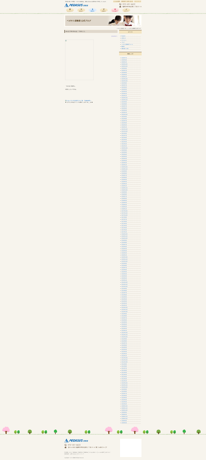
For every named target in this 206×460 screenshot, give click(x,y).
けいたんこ (124, 40)
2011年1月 (124, 380)
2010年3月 (124, 401)
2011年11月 (124, 359)
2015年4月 (124, 273)
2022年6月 (124, 122)
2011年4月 (124, 374)
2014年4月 (124, 299)
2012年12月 (124, 332)
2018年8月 (124, 194)
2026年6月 (124, 60)
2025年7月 (124, 70)
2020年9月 (124, 150)
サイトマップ (138, 1)
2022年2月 (124, 125)
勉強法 (123, 46)
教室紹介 (81, 10)
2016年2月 (124, 252)
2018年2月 (124, 206)
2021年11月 (124, 129)
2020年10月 (124, 148)
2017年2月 (124, 229)
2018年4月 (124, 202)
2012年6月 (124, 345)
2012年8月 (124, 341)
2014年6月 (124, 294)
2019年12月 (124, 166)
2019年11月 (124, 169)
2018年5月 (124, 200)
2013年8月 (124, 315)
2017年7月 (124, 219)
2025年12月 (124, 64)
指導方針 (92, 10)
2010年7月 (124, 393)
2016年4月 (124, 248)
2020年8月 (124, 152)
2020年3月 (124, 160)
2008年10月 (124, 418)
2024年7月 (124, 85)
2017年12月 (124, 211)
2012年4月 (124, 349)
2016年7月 (124, 244)
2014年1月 (124, 305)
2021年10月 (124, 131)
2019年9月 (124, 171)
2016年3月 (124, 250)
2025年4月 (124, 74)
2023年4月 (124, 110)
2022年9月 (124, 116)
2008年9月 (124, 420)
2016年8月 (124, 242)
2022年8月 (124, 118)
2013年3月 (124, 326)
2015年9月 (124, 263)
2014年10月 (124, 286)
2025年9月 (124, 68)
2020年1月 (124, 164)
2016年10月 (124, 238)
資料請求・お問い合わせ (127, 1)
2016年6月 (124, 246)
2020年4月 (124, 158)
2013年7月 (124, 317)
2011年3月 (124, 376)
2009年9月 (124, 412)
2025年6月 (124, 72)
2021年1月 (124, 146)
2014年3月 (124, 301)
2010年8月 (124, 391)
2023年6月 (124, 108)
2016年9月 (124, 240)
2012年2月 (124, 353)
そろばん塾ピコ (115, 10)
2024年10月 (124, 80)
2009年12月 (124, 406)
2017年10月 (124, 215)
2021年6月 (124, 137)
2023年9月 (124, 101)
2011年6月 (124, 370)
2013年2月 (124, 328)
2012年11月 (124, 334)
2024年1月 (124, 95)
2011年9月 (124, 364)
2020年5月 (124, 156)
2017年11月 (124, 213)
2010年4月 (124, 399)
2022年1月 (124, 127)
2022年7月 (124, 120)
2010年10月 (124, 387)
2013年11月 (124, 309)
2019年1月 (124, 185)
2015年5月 (124, 271)
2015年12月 (124, 257)
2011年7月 (124, 368)
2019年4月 (124, 181)
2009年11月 (124, 408)
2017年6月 (124, 221)
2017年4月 (124, 225)
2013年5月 (124, 322)
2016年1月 (124, 255)
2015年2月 (124, 278)
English (123, 36)
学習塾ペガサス (70, 10)
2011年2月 (124, 378)
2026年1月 (124, 62)
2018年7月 (124, 196)
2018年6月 (124, 198)
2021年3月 (124, 141)
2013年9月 (124, 313)
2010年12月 (124, 383)
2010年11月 (124, 385)
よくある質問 (117, 1)
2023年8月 (124, 104)
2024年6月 (124, 87)
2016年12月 (124, 234)
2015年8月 (124, 265)
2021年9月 (124, 133)
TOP (121, 28)
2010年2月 (124, 403)
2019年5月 (124, 179)
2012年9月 (124, 338)
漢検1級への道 (125, 48)
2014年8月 (124, 290)
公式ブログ (126, 10)
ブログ (123, 42)
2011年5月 (124, 372)
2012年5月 (124, 347)
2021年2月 (124, 143)
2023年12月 (124, 97)
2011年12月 (124, 357)
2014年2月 (124, 303)
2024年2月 (124, 93)
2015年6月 (124, 269)
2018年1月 (124, 208)
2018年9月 (124, 192)
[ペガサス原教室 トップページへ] (76, 442)
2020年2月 (124, 162)
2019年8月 (124, 173)
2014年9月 (124, 288)
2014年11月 (124, 284)
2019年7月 (124, 175)
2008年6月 (124, 422)
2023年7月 (124, 106)
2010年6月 (124, 395)
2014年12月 (124, 282)
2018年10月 (124, 190)
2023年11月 (124, 99)
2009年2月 (124, 414)
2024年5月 (124, 89)
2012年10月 (124, 336)
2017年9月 (124, 217)
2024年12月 (124, 78)
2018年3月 (124, 204)
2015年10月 (124, 261)
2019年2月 (124, 183)
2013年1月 (124, 330)
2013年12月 (124, 307)
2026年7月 (124, 57)
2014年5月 (124, 297)
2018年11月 (124, 187)
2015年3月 (124, 276)
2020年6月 (124, 154)
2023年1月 (124, 112)
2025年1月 (124, 76)
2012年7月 (124, 343)
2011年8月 (124, 366)
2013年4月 (124, 324)
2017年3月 (124, 227)
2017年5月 (124, 223)
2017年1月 (124, 232)
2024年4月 (124, 91)
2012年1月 (124, 355)
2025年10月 (124, 66)
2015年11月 (124, 259)
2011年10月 (124, 362)
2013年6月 (124, 320)
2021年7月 (124, 135)
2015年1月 (124, 280)
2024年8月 (124, 83)
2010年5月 (124, 397)
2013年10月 (124, 311)
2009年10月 (124, 410)
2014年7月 (124, 292)
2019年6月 (124, 177)
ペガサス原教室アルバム (127, 44)
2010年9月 (124, 389)
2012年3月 (124, 351)
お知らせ (124, 38)
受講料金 (104, 10)
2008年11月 (124, 416)
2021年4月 (124, 139)
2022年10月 (124, 114)
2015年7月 (124, 267)
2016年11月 (124, 236)
